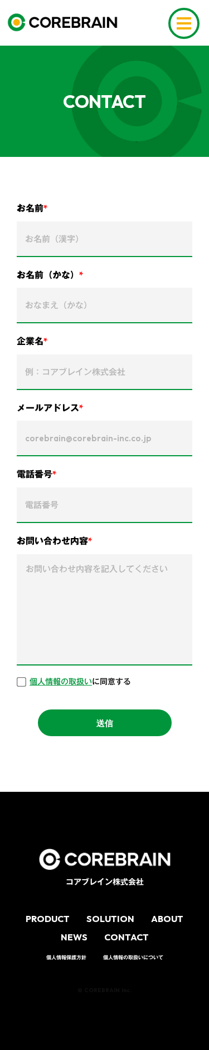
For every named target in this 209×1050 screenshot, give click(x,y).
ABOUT (167, 918)
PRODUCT (48, 918)
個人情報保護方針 (66, 958)
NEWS (74, 937)
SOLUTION (110, 918)
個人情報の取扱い (61, 682)
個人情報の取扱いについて (133, 958)
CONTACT (126, 937)
